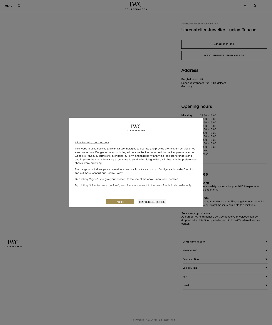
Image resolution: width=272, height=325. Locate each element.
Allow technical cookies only (92, 142)
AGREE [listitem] (120, 202)
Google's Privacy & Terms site (93, 155)
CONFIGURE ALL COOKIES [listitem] (151, 202)
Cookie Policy (114, 172)
